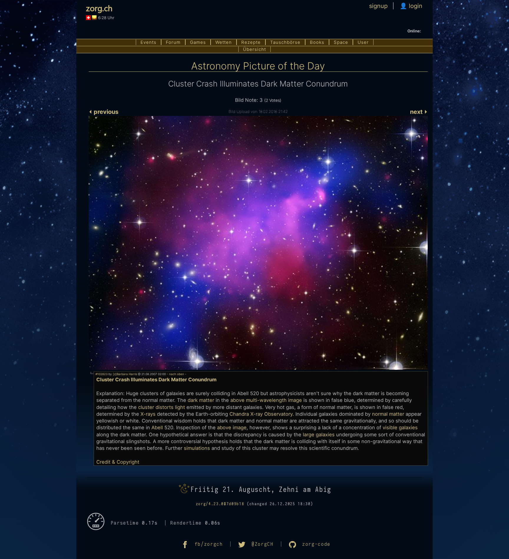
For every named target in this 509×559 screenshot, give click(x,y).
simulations (197, 448)
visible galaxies (400, 427)
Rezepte (251, 42)
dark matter (201, 400)
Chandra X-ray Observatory (260, 414)
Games (198, 42)
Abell (157, 427)
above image (232, 427)
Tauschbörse (285, 42)
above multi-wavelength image (266, 400)
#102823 (101, 374)
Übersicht (254, 49)
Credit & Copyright (117, 462)
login (414, 5)
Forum (173, 42)
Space (341, 42)
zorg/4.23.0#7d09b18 (220, 503)
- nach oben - (176, 374)
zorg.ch (99, 7)
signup (378, 5)
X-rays (148, 414)
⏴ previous (103, 111)
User (363, 42)
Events (148, 42)
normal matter (388, 414)
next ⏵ (419, 111)
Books (317, 42)
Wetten (223, 42)
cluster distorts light (161, 407)
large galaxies (319, 434)
